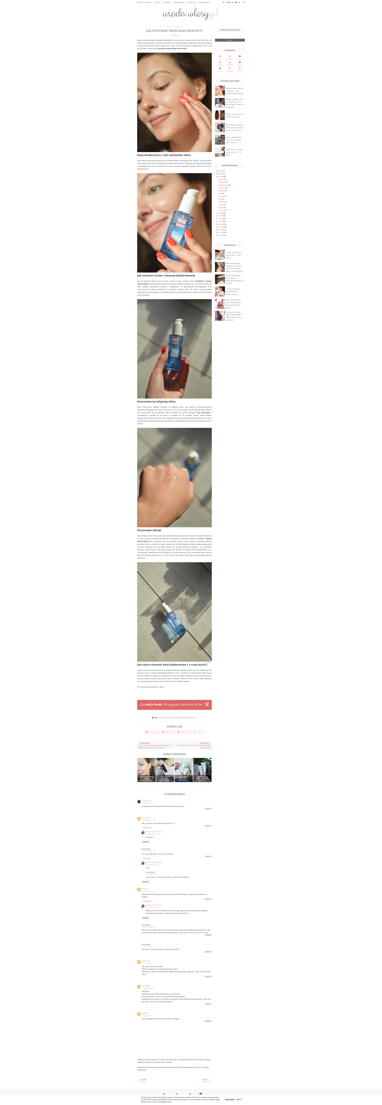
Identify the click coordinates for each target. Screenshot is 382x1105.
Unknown (146, 961)
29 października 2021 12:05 (148, 820)
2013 (221, 232)
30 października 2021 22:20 (148, 927)
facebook (220, 65)
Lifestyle (192, 2)
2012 (221, 235)
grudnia (221, 179)
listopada (222, 182)
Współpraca (204, 2)
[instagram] (222, 2)
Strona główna (144, 2)
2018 (221, 219)
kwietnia (221, 202)
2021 (221, 177)
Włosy (157, 2)
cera (159, 717)
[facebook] (225, 2)
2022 (221, 174)
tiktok (220, 59)
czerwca (221, 196)
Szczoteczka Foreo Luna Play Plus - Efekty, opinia (233, 291)
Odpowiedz (208, 808)
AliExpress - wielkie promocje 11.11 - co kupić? (234, 152)
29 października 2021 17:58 (148, 851)
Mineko (145, 889)
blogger (219, 71)
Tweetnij (168, 732)
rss (240, 71)
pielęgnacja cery (191, 717)
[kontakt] (238, 2)
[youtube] (234, 2)
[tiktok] (231, 2)
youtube (239, 59)
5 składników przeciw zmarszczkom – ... (165, 778)
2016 (221, 224)
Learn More (230, 1100)
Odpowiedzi (147, 828)
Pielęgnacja (179, 2)
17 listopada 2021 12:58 (148, 1015)
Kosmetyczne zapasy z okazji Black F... (202, 778)
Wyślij (199, 732)
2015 (221, 227)
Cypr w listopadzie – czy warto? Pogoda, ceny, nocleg (234, 139)
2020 (221, 213)
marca (220, 205)
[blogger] (228, 2)
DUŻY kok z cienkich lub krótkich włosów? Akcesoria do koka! (235, 127)
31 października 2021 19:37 (152, 834)
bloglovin (240, 65)
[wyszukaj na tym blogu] (243, 2)
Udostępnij (153, 732)
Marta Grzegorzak (154, 832)
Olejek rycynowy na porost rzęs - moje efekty (234, 255)
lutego (221, 207)
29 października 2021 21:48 (148, 891)
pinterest (229, 71)
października (223, 185)
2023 (221, 171)
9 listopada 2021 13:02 (147, 946)
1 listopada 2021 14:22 (151, 874)
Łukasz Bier (146, 801)
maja (220, 199)
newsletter (230, 65)
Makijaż (167, 2)
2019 (221, 216)
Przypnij (184, 732)
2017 (221, 221)
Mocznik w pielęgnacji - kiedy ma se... (184, 778)
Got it (239, 1100)
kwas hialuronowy (168, 717)
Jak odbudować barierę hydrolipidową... (146, 778)
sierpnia (221, 191)
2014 (221, 230)
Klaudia (145, 1013)
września (221, 188)
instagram (230, 59)
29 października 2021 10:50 (148, 803)
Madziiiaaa (146, 818)
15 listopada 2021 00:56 (148, 988)
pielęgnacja (174, 35)
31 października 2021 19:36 (152, 864)
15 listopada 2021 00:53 (148, 963)
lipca (220, 193)
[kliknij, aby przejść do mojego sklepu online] (174, 709)
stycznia (221, 210)
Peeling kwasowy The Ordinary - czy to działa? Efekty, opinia (235, 91)
